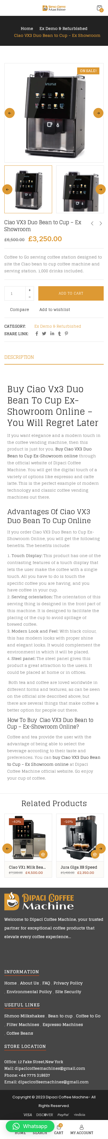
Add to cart (71, 293)
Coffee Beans (20, 1033)
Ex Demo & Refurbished (63, 28)
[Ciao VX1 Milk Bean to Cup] (28, 837)
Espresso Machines (63, 1024)
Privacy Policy (68, 983)
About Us (29, 983)
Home (27, 28)
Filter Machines (23, 1024)
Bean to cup (60, 1015)
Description (19, 357)
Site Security (68, 991)
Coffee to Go (88, 1015)
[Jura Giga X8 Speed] (80, 837)
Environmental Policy (29, 991)
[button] (99, 8)
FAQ (46, 983)
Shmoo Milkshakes (24, 1015)
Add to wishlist (54, 309)
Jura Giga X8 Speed (79, 867)
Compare (19, 309)
